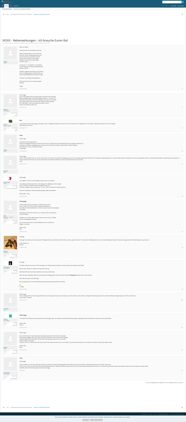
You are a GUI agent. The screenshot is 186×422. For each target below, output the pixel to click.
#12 (182, 349)
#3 (182, 128)
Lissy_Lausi (7, 267)
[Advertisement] (93, 27)
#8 (182, 247)
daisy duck (7, 372)
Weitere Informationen (96, 420)
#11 (182, 327)
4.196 (16, 129)
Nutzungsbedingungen (163, 414)
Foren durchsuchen (7, 9)
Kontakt (150, 414)
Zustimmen (86, 420)
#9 (182, 289)
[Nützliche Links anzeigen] (182, 14)
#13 (182, 370)
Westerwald (15, 325)
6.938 (16, 255)
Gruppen (16, 5)
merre (5, 124)
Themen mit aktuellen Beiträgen (22, 9)
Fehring (15, 115)
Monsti (6, 251)
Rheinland (15, 222)
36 (16, 271)
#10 (182, 300)
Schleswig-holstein (13, 378)
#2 (182, 107)
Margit (5, 109)
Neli (5, 216)
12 (16, 377)
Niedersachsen (14, 273)
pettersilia (7, 182)
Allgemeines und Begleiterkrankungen (22, 43)
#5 (182, 163)
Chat (10, 5)
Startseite (144, 414)
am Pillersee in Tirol (13, 257)
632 (16, 186)
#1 (182, 88)
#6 (182, 196)
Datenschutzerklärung (176, 414)
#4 (182, 151)
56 (16, 114)
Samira (5, 319)
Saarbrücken (14, 353)
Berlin (16, 130)
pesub (5, 347)
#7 (182, 231)
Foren (6, 6)
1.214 (16, 323)
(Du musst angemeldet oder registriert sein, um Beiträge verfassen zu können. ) (165, 382)
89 (16, 351)
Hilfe (155, 414)
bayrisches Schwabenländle (11, 188)
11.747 (16, 221)
